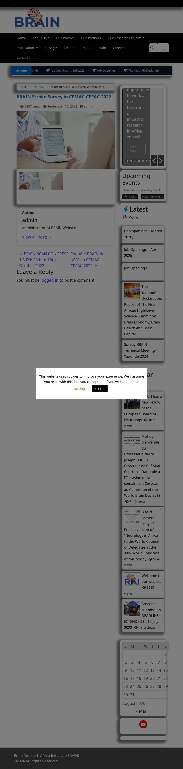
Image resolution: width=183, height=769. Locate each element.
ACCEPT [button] (100, 389)
